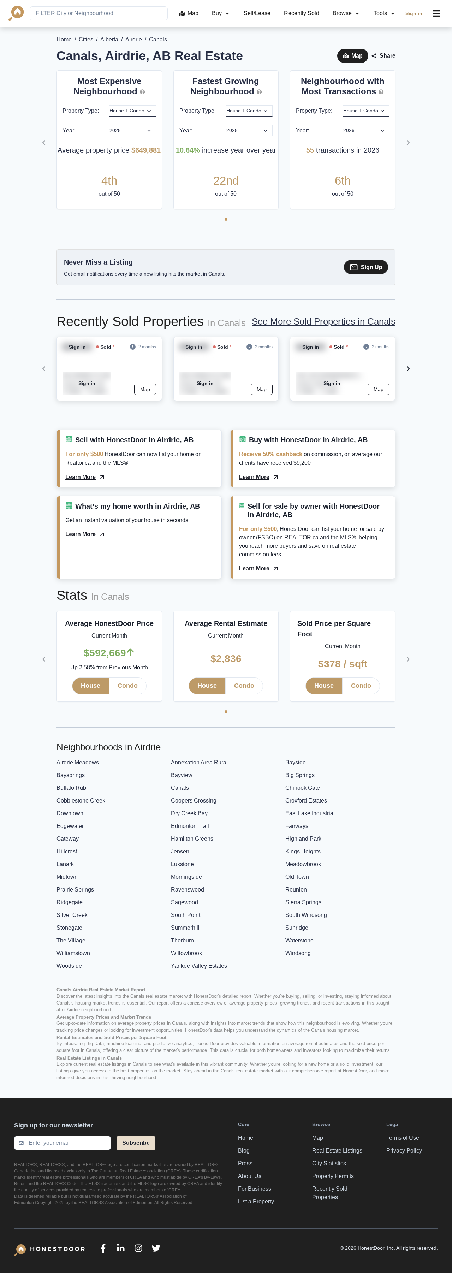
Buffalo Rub (71, 788)
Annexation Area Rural (199, 762)
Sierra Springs (303, 902)
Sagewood (184, 902)
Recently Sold (301, 13)
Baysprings (70, 775)
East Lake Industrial (310, 813)
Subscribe (136, 1143)
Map (193, 13)
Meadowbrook (303, 864)
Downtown (69, 813)
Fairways (296, 826)
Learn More (80, 477)
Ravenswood (187, 890)
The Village (70, 940)
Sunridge (296, 928)
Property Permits (333, 1176)
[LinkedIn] (121, 1248)
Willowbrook (186, 953)
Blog (244, 1151)
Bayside (295, 762)
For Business (254, 1189)
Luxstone (182, 864)
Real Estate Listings (337, 1151)
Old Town (297, 877)
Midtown (67, 877)
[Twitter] (156, 1248)
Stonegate (69, 928)
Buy (217, 13)
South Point (185, 915)
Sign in (413, 13)
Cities (86, 39)
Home (64, 39)
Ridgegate (69, 902)
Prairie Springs (75, 890)
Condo (128, 685)
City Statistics (329, 1163)
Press (245, 1163)
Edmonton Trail (190, 826)
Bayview (181, 775)
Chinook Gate (302, 788)
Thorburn (182, 940)
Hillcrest (66, 851)
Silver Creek (72, 915)
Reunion (296, 890)
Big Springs (300, 775)
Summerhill (185, 928)
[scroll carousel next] (408, 143)
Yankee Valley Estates (199, 966)
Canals (180, 788)
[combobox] (99, 13)
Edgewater (70, 826)
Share (388, 56)
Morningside (186, 877)
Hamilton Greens (192, 839)
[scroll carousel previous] (44, 143)
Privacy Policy (404, 1151)
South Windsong (306, 915)
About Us (249, 1176)
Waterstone (299, 940)
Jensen (180, 851)
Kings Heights (303, 851)
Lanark (65, 864)
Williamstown (73, 953)
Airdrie (133, 39)
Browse (342, 13)
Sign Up (371, 267)
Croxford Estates (306, 801)
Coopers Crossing (193, 801)
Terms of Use (402, 1138)
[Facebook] (103, 1248)
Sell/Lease (257, 13)
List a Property (256, 1201)
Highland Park (303, 839)
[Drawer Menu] (436, 13)
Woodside (69, 966)
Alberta (109, 39)
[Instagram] (138, 1248)
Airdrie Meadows (77, 762)
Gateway (67, 839)
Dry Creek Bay (189, 813)
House (90, 685)
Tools (380, 13)
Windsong (298, 953)
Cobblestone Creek (80, 801)
